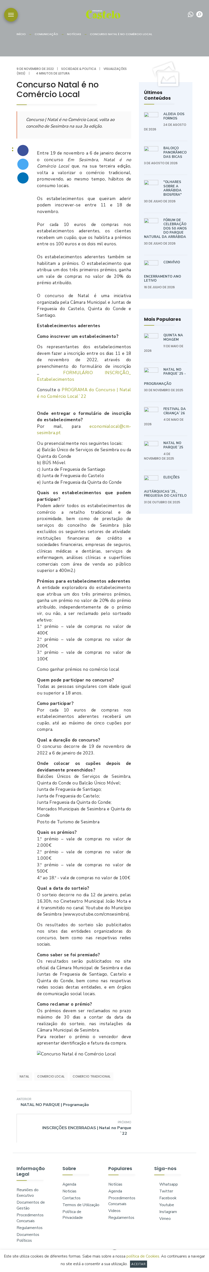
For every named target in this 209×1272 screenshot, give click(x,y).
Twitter (165, 1191)
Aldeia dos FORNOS (174, 116)
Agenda (69, 1184)
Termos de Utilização (80, 1204)
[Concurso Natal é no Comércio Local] (23, 150)
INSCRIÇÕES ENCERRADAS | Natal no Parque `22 (86, 1128)
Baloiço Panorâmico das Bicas (175, 152)
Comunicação (46, 34)
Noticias (69, 1191)
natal (24, 1076)
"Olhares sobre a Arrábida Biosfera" (172, 188)
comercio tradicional (91, 1076)
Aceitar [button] (138, 1264)
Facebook (167, 1198)
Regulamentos (30, 1227)
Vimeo (164, 1218)
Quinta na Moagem (173, 337)
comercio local (50, 1076)
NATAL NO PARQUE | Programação (53, 1102)
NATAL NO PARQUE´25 (173, 445)
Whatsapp (168, 1184)
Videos (114, 1210)
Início (21, 34)
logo (103, 14)
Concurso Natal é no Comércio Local (121, 34)
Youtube (166, 1204)
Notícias (74, 34)
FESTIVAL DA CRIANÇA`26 (174, 411)
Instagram (167, 1211)
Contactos (71, 1198)
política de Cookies (142, 1256)
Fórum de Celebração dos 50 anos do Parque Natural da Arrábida (165, 228)
